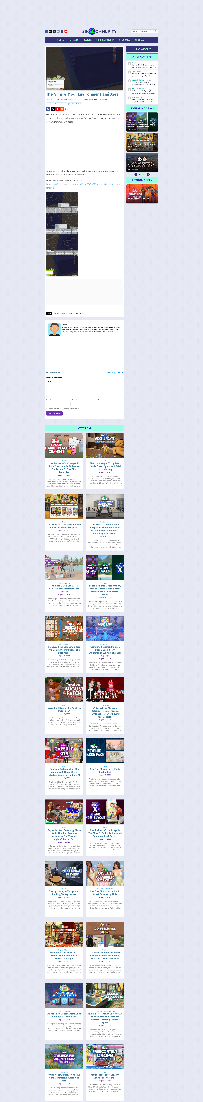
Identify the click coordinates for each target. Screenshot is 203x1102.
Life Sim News (64, 644)
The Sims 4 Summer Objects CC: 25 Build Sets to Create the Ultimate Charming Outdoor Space (105, 1018)
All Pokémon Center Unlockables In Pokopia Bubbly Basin (64, 1015)
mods (70, 313)
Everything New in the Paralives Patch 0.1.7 (64, 709)
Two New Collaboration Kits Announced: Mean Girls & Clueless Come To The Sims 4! (64, 772)
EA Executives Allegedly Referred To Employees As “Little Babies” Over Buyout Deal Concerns (105, 712)
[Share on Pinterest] (57, 109)
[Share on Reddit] (62, 109)
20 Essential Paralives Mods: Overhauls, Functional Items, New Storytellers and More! (105, 955)
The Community (64, 583)
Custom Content (59, 313)
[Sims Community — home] (99, 31)
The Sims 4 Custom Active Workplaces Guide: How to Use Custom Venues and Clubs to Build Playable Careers (105, 529)
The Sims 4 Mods (75, 104)
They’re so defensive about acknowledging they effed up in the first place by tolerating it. (144, 84)
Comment (50, 381)
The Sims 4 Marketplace (105, 889)
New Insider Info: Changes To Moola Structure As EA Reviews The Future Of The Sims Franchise (64, 468)
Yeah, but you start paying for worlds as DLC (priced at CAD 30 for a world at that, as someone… (143, 93)
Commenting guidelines (114, 373)
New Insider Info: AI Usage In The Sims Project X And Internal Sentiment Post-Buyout (105, 833)
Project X (64, 461)
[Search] (156, 31)
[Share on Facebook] (48, 109)
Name (48, 400)
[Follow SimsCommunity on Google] (66, 109)
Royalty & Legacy (64, 950)
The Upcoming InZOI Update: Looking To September (64, 893)
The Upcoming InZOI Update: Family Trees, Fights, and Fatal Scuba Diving (105, 466)
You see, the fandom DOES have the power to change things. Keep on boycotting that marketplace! (144, 76)
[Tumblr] (62, 31)
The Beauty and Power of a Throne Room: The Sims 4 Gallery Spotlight (64, 955)
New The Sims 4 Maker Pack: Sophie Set (105, 770)
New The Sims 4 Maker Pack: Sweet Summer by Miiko (105, 893)
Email (74, 400)
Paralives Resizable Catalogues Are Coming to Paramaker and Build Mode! (64, 649)
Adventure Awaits (105, 522)
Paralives (105, 950)
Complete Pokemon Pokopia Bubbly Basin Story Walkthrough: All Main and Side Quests (105, 651)
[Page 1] (139, 174)
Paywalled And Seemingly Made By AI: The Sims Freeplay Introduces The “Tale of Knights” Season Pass (64, 835)
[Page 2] (140, 174)
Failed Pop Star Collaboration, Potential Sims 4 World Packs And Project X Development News (105, 590)
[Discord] (58, 31)
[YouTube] (65, 31)
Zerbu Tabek (88, 100)
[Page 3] (142, 174)
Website (100, 400)
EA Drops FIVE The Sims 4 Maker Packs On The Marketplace (64, 526)
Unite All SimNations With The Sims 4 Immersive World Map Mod (64, 1077)
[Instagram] (50, 31)
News (64, 522)
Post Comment (54, 413)
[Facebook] (46, 31)
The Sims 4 (79, 313)
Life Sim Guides (104, 644)
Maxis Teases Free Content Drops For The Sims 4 (105, 1076)
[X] (54, 31)
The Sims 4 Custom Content (57, 104)
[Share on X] (53, 109)
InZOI (105, 461)
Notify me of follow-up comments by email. (64, 409)
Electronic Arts (105, 705)
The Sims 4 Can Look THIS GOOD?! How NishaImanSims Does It (64, 588)
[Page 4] (143, 174)
